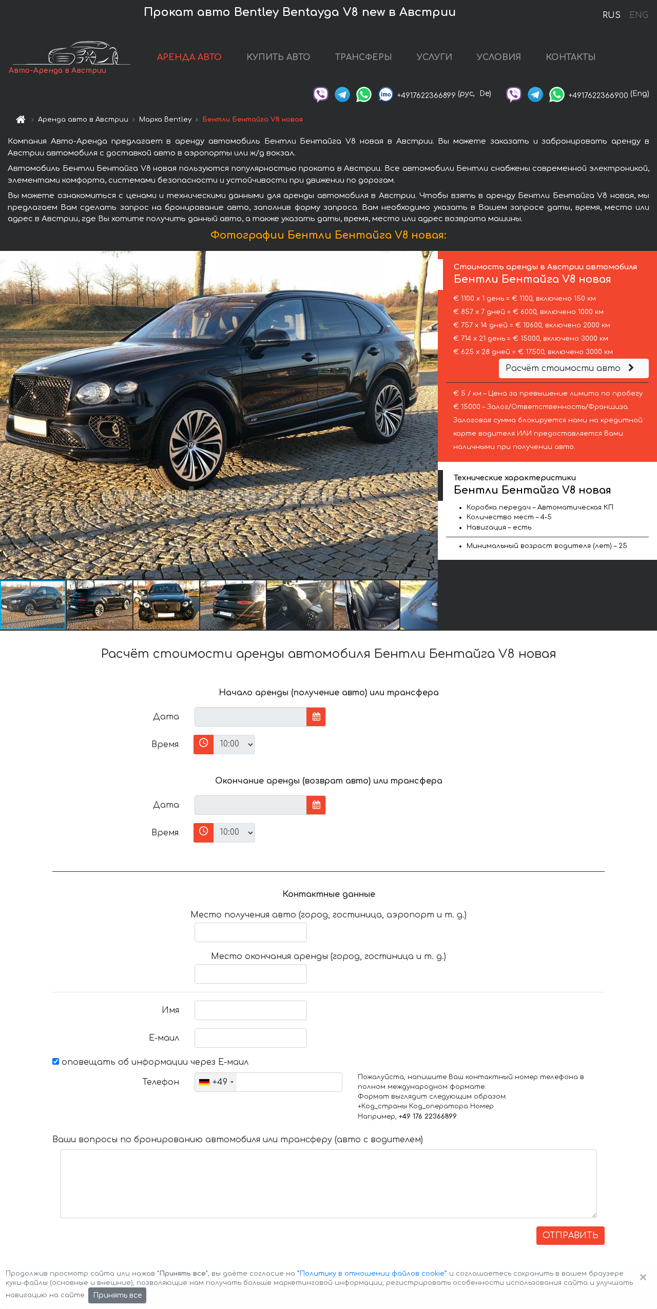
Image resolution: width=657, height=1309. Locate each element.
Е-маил (164, 1038)
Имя (170, 1010)
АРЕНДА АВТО (189, 57)
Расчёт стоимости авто (564, 368)
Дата (166, 716)
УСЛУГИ (434, 57)
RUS (612, 15)
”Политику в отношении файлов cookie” (372, 1273)
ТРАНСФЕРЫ (363, 57)
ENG (638, 15)
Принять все (117, 1295)
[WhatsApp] (364, 93)
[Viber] (321, 93)
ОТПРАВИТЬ (570, 1235)
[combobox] (216, 1082)
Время (165, 744)
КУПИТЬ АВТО (278, 57)
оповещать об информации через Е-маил (153, 1062)
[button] (100, 605)
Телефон (160, 1082)
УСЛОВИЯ (499, 57)
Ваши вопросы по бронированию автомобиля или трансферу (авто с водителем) (237, 1139)
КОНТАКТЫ (571, 57)
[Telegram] (342, 93)
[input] (251, 717)
